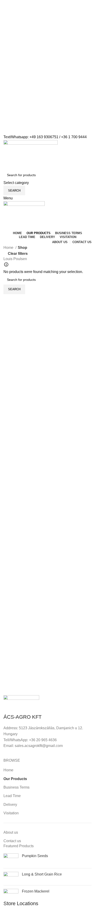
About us (10, 832)
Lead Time (12, 796)
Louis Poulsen (15, 259)
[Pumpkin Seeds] (10, 859)
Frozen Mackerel (35, 891)
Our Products (15, 779)
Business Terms (16, 787)
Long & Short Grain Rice (42, 874)
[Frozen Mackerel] (10, 894)
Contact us (12, 841)
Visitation (11, 813)
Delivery (10, 805)
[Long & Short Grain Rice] (10, 877)
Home (8, 248)
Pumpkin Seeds (35, 856)
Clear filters (18, 254)
